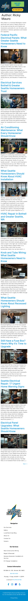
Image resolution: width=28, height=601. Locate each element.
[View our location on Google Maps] (16, 584)
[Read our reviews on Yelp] (20, 584)
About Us (6, 535)
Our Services (7, 527)
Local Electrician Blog (10, 533)
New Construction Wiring (11, 550)
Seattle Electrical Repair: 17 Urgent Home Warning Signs (12, 383)
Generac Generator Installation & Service (13, 557)
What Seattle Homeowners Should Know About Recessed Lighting (13, 302)
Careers (6, 541)
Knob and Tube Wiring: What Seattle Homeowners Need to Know (13, 257)
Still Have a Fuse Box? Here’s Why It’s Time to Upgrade (13, 343)
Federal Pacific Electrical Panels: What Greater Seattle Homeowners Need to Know (14, 40)
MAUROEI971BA (17, 579)
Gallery (6, 530)
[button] (26, 6)
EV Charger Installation (10, 561)
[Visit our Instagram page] (12, 584)
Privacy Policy (14, 598)
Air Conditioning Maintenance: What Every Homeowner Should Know (12, 131)
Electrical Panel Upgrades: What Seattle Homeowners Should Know (12, 427)
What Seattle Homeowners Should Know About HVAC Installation (12, 175)
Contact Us (7, 538)
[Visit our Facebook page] (8, 584)
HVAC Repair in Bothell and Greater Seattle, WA (13, 216)
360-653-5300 (14, 573)
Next (25, 464)
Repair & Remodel (9, 553)
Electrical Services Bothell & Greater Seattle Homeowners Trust (12, 87)
